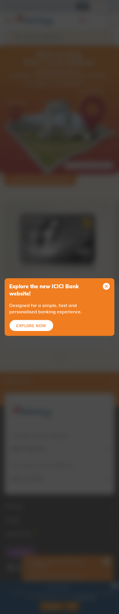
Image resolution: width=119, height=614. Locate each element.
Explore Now (31, 325)
